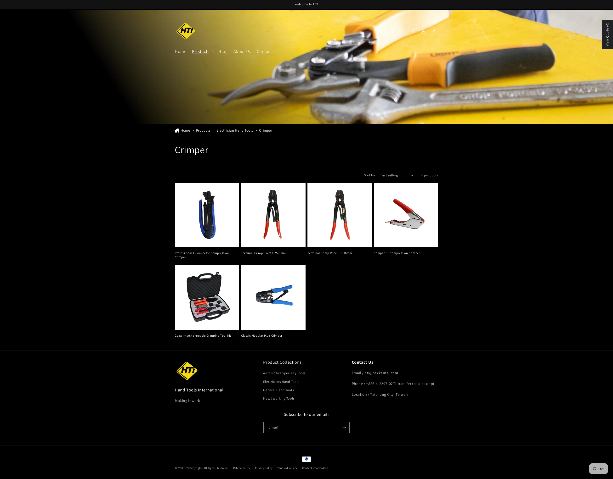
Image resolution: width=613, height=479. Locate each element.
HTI (187, 468)
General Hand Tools (278, 390)
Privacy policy (264, 467)
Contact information (315, 467)
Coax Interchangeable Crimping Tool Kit (203, 336)
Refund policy (241, 467)
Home (185, 130)
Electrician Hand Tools (235, 130)
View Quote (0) (607, 34)
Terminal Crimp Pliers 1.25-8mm (263, 253)
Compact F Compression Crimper (397, 253)
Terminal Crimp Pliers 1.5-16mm (329, 253)
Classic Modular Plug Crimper (261, 336)
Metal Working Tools (279, 398)
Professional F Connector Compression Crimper (202, 255)
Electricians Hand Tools (281, 381)
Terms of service (287, 467)
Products (203, 130)
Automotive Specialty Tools (284, 373)
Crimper (265, 130)
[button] (202, 51)
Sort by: (369, 175)
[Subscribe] (344, 427)
